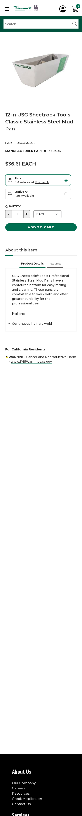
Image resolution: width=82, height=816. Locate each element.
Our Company (24, 783)
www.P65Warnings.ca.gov (31, 362)
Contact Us (21, 804)
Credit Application (27, 799)
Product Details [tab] (32, 263)
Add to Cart (41, 227)
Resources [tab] (55, 263)
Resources (21, 793)
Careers (18, 788)
